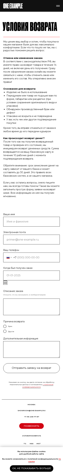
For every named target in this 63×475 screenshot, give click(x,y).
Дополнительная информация (20, 338)
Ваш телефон (11, 250)
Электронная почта (14, 232)
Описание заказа (13, 291)
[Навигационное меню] (58, 6)
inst (39, 443)
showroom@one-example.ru (32, 410)
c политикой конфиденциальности (37, 385)
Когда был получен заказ (17, 268)
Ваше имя (9, 214)
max (31, 443)
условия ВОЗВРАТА (31, 436)
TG (25, 443)
